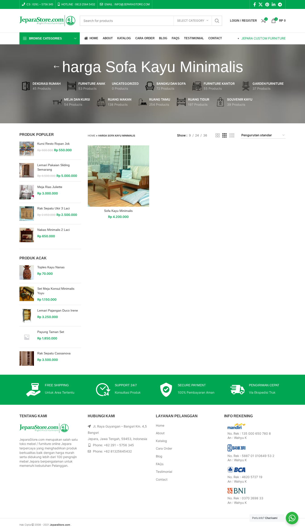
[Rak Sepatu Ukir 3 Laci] (26, 213)
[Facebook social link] (254, 4)
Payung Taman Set (50, 332)
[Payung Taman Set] (26, 337)
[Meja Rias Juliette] (26, 192)
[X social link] (260, 4)
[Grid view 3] (224, 135)
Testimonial (164, 471)
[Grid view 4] (232, 135)
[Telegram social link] (280, 4)
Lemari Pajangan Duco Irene (57, 310)
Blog (159, 456)
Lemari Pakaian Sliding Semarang (53, 167)
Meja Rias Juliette (49, 187)
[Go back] (56, 66)
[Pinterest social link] (267, 4)
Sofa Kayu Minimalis (118, 211)
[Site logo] (47, 20)
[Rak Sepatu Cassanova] (26, 358)
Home (91, 135)
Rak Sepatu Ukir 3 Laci (53, 208)
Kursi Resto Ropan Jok (53, 143)
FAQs (159, 464)
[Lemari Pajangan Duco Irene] (26, 315)
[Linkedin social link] (273, 4)
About (160, 433)
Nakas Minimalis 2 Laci (53, 229)
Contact (161, 479)
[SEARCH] (217, 21)
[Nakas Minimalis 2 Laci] (26, 235)
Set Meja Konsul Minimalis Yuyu (55, 291)
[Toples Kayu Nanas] (26, 272)
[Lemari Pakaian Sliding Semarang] (26, 170)
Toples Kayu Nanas (51, 267)
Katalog (161, 441)
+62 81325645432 (118, 451)
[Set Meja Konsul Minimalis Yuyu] (26, 294)
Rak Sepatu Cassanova (54, 353)
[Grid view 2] (217, 135)
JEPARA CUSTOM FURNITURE (263, 38)
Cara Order (164, 448)
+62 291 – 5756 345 (119, 445)
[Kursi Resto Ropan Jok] (26, 149)
